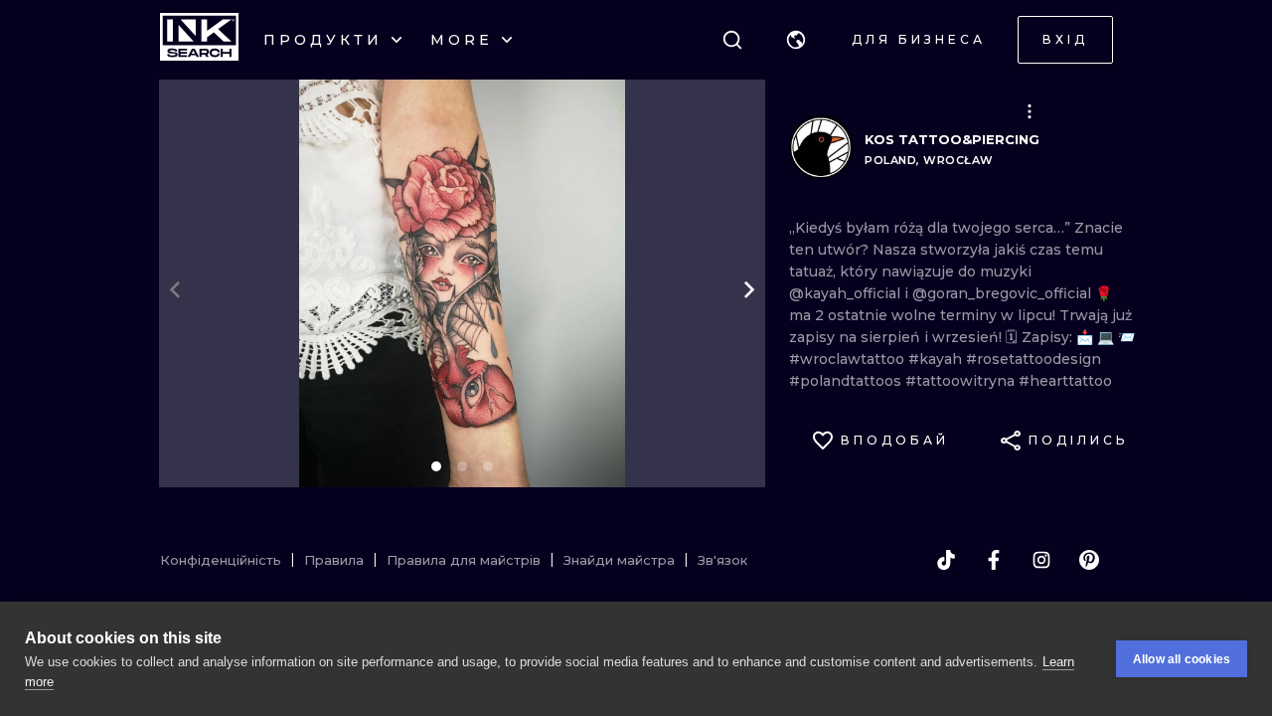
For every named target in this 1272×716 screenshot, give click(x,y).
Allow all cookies (1181, 659)
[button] (796, 40)
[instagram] (1041, 560)
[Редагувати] (1029, 111)
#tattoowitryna (962, 381)
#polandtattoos (847, 381)
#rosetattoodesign (1033, 359)
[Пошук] (732, 40)
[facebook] (994, 560)
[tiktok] (946, 560)
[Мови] (796, 40)
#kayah (937, 359)
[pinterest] (1089, 560)
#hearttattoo (1065, 381)
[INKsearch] (199, 40)
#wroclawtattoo (848, 359)
